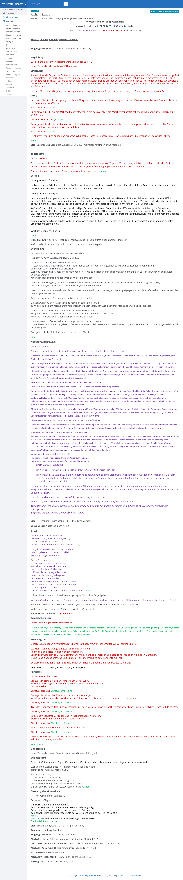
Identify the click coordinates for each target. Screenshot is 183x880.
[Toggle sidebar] (25, 4)
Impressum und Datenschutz (129, 875)
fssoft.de (112, 875)
